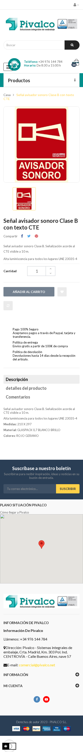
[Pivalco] (41, 25)
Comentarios (18, 396)
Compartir (22, 236)
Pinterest (36, 236)
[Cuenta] (77, 5)
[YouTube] (46, 699)
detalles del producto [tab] (26, 388)
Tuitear (29, 236)
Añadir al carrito (29, 292)
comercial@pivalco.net (37, 665)
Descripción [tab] (17, 379)
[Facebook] (37, 699)
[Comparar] (8, 305)
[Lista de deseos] (62, 291)
